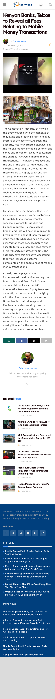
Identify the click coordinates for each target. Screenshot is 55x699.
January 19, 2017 (15, 46)
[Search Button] (50, 4)
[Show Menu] (4, 4)
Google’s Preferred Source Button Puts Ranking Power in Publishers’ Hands (23, 656)
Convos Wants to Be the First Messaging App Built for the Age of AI (26, 560)
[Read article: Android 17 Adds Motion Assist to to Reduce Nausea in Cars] (9, 424)
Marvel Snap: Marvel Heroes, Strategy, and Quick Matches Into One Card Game (27, 568)
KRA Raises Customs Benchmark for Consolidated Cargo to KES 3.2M (35, 438)
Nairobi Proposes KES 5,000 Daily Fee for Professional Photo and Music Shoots (25, 613)
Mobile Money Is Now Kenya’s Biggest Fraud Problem (33, 485)
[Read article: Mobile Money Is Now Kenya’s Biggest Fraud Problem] (9, 487)
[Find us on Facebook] (6, 533)
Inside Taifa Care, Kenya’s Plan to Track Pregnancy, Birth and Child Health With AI (34, 408)
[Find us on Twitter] (13, 533)
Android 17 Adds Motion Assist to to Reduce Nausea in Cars (33, 423)
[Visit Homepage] (22, 4)
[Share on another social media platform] (46, 340)
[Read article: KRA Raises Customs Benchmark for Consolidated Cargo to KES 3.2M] (9, 438)
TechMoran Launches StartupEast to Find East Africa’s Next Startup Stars (34, 454)
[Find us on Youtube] (28, 533)
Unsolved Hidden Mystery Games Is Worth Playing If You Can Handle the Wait (27, 593)
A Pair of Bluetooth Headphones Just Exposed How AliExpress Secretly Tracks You (26, 622)
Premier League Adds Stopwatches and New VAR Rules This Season (26, 630)
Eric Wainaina (19, 41)
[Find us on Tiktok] (43, 533)
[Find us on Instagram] (21, 533)
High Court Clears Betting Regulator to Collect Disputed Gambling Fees (33, 470)
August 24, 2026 (25, 478)
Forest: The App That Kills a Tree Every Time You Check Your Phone (28, 586)
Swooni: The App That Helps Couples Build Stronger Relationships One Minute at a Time (27, 576)
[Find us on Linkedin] (35, 533)
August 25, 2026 (25, 415)
